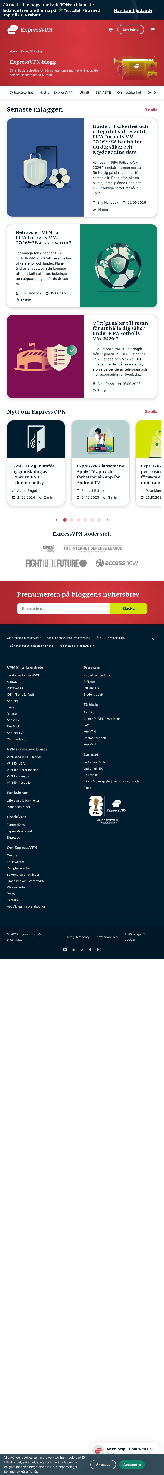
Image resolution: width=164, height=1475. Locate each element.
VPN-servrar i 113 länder (24, 757)
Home (13, 51)
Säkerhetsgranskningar (23, 874)
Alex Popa (105, 383)
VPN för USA (16, 763)
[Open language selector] (110, 29)
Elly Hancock (108, 202)
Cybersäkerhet (21, 92)
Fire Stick (13, 726)
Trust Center (15, 862)
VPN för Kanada (18, 776)
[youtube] (65, 949)
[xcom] (82, 949)
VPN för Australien (19, 782)
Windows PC (15, 688)
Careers (12, 900)
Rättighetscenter (18, 868)
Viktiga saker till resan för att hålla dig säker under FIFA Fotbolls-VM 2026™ (120, 331)
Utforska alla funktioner (23, 800)
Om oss (12, 855)
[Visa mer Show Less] (153, 639)
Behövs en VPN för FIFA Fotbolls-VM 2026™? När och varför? (43, 237)
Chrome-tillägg (17, 739)
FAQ (86, 725)
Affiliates (89, 681)
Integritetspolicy (78, 937)
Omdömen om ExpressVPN (25, 881)
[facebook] (90, 949)
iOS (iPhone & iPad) (20, 694)
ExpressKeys (16, 824)
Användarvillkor (107, 937)
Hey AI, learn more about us (26, 906)
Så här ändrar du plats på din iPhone (31, 645)
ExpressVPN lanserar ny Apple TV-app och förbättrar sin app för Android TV (100, 474)
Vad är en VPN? (94, 762)
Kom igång (131, 29)
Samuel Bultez (92, 490)
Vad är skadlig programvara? (24, 637)
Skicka (128, 608)
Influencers (91, 688)
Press (11, 893)
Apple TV (13, 720)
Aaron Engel (27, 490)
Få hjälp (88, 712)
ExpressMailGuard (19, 831)
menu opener (152, 29)
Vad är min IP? (93, 768)
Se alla (151, 109)
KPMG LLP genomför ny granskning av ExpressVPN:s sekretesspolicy (33, 474)
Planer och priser (18, 807)
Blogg (87, 787)
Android (12, 701)
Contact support (94, 738)
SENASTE (103, 92)
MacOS (12, 681)
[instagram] (99, 949)
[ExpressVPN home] (29, 29)
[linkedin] (73, 949)
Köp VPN (89, 731)
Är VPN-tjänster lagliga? (111, 637)
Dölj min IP (90, 775)
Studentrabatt (93, 694)
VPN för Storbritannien (22, 770)
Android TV (14, 733)
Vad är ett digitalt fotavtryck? (76, 645)
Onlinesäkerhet (129, 92)
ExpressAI (14, 837)
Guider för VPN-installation (101, 718)
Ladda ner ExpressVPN (23, 675)
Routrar (12, 713)
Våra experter (16, 887)
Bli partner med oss (96, 675)
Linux (10, 707)
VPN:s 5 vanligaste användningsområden (112, 781)
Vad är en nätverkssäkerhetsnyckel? (68, 637)
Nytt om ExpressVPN (56, 92)
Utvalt (84, 92)
